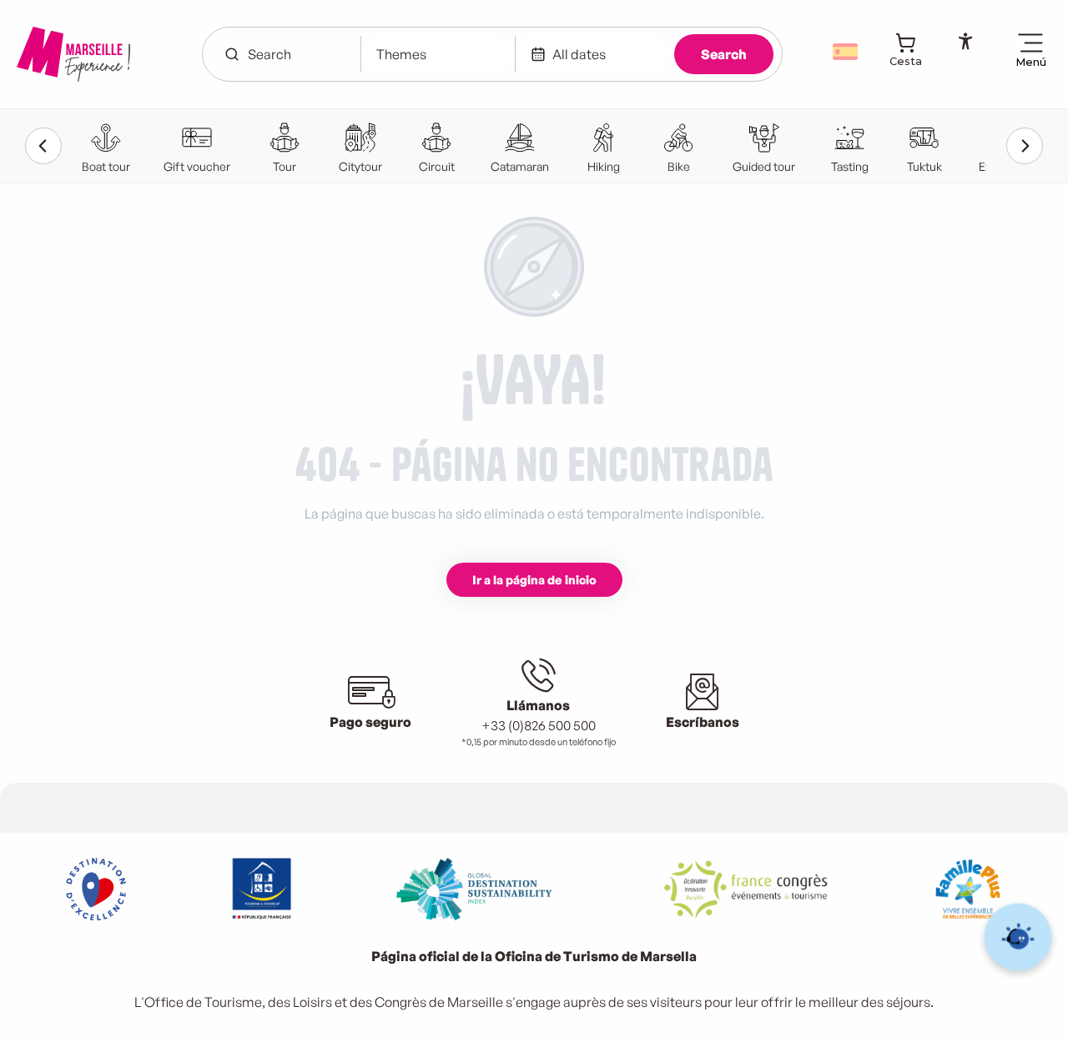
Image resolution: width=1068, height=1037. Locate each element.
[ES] (846, 51)
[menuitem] (73, 54)
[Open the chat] (1018, 937)
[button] (846, 51)
